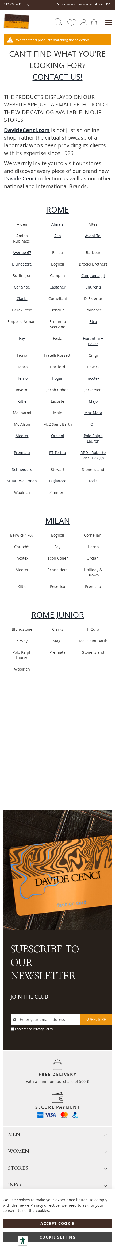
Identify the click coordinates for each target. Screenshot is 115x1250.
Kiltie (21, 401)
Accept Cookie (57, 1223)
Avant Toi (93, 235)
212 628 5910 (13, 4)
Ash (57, 235)
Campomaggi (93, 275)
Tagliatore (57, 480)
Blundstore (22, 264)
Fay (22, 338)
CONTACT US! (58, 76)
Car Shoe (22, 287)
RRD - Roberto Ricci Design (93, 455)
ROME (57, 209)
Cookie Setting (57, 1237)
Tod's (93, 480)
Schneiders (22, 469)
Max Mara (93, 412)
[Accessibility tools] (23, 1241)
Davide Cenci (20, 178)
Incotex (93, 378)
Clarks (22, 298)
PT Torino (57, 452)
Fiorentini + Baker (93, 341)
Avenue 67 (22, 252)
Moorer (22, 435)
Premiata (22, 452)
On (93, 424)
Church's (93, 287)
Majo (93, 401)
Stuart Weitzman (22, 480)
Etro (93, 321)
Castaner (57, 287)
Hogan (57, 378)
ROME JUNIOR (57, 614)
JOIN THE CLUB (29, 996)
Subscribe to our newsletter (74, 4)
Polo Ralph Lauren (93, 438)
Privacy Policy (43, 1029)
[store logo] (16, 22)
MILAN (57, 520)
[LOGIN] (83, 22)
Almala (57, 224)
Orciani (57, 435)
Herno (22, 378)
